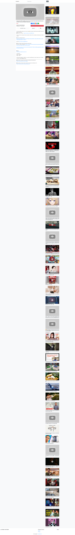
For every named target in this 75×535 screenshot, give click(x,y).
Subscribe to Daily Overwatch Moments (37, 25)
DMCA (39, 530)
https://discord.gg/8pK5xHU (23, 41)
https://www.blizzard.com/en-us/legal (22, 61)
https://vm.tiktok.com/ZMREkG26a (29, 33)
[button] (47, 1)
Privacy (39, 531)
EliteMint (17, 1)
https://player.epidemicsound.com (21, 51)
